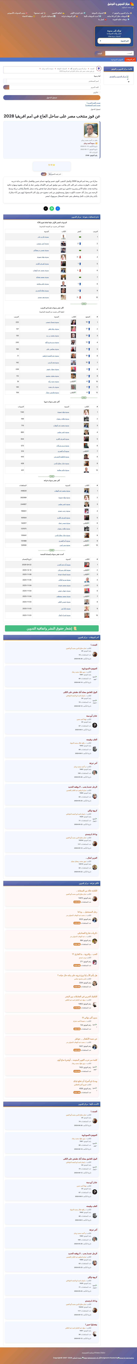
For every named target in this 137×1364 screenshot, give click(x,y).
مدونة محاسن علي (52, 349)
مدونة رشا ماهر (53, 329)
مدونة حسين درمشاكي (41, 250)
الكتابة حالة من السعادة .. (86, 890)
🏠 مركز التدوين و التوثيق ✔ (122, 13)
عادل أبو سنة (91, 715)
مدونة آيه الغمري (63, 451)
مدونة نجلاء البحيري (42, 291)
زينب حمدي (82, 958)
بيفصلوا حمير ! (91, 1324)
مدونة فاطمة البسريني (61, 457)
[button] (114, 41)
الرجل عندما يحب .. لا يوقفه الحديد (82, 786)
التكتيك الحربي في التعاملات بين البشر (81, 996)
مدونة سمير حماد (64, 523)
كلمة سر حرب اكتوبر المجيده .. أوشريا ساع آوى (77, 1060)
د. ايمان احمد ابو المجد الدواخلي (76, 696)
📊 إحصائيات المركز (48, 16)
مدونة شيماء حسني (52, 322)
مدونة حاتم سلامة (43, 284)
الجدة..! (94, 644)
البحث (100, 53)
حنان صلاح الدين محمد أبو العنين (76, 648)
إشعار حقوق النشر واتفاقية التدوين (49, 628)
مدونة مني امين (65, 545)
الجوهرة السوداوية (89, 668)
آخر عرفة (93, 763)
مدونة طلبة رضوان (62, 419)
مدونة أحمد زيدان (89, 143)
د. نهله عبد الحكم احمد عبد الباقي (75, 1000)
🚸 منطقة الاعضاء (28, 16)
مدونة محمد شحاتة (42, 277)
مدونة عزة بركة (53, 381)
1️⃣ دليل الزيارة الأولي (78, 13)
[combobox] (119, 53)
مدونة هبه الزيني (53, 362)
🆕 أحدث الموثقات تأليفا (92, 16)
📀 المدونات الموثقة (99, 13)
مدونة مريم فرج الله (52, 342)
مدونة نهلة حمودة (43, 257)
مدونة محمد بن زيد (52, 336)
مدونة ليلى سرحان (64, 570)
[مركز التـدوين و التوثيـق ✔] (129, 81)
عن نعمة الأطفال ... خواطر (86, 1038)
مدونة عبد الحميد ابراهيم (51, 356)
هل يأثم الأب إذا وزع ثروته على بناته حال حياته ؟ (77, 975)
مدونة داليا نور (66, 609)
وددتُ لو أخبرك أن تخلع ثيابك (85, 1081)
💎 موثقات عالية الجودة (121, 19)
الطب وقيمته (91, 739)
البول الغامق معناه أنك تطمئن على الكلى (80, 692)
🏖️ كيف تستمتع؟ (40, 13)
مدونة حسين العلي (64, 602)
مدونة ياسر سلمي (63, 432)
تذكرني (95, 92)
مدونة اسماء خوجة (64, 574)
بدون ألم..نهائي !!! (89, 1017)
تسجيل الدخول (52, 97)
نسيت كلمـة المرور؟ (93, 103)
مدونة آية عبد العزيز (64, 565)
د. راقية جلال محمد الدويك (78, 743)
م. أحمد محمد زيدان (80, 767)
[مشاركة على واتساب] (52, 208)
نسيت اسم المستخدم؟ (92, 105)
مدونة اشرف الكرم (42, 264)
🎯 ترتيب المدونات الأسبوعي (17, 13)
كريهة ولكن (92, 810)
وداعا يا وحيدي (91, 834)
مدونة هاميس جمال (52, 392)
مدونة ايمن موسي (43, 244)
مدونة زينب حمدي (64, 511)
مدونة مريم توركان (62, 446)
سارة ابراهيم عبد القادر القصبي (76, 790)
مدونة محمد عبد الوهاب (41, 270)
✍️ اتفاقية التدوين (58, 13)
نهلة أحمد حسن (81, 719)
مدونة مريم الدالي (64, 580)
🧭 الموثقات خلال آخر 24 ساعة (118, 16)
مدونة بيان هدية (54, 387)
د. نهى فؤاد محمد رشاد (79, 672)
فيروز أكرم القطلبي (80, 1085)
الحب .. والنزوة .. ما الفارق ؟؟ (84, 954)
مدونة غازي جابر (43, 237)
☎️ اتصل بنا (102, 19)
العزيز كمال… (91, 857)
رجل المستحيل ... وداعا (87, 911)
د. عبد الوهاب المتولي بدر (78, 936)
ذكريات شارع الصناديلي (87, 933)
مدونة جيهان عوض (52, 369)
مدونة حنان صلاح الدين (61, 463)
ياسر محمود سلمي (80, 979)
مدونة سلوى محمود (52, 376)
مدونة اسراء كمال (64, 615)
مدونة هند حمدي (43, 297)
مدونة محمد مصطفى (63, 596)
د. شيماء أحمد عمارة (79, 1021)
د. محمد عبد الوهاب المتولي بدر (76, 915)
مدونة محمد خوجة (64, 585)
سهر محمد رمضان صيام (78, 861)
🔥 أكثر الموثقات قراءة (70, 16)
